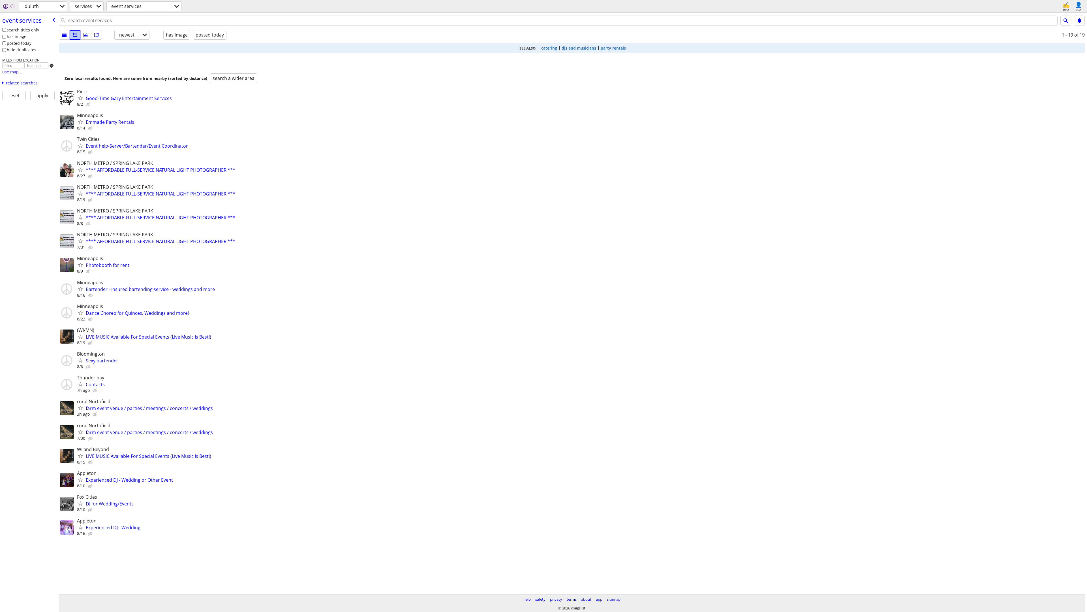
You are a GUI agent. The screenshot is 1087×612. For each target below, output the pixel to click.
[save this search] (1079, 21)
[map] (96, 35)
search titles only (23, 30)
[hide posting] (88, 104)
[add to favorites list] (80, 98)
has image (16, 36)
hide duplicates (21, 49)
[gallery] (85, 35)
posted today (19, 43)
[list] (64, 35)
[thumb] (75, 35)
